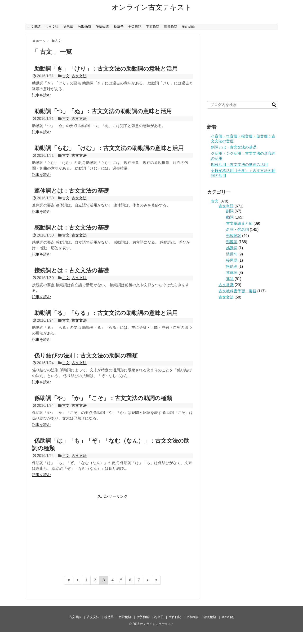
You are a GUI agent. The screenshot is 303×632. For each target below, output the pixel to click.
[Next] (147, 580)
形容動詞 (233, 236)
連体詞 (231, 273)
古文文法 (51, 27)
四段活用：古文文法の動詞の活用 (239, 164)
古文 (66, 76)
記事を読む (41, 95)
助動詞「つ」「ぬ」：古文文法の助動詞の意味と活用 (103, 111)
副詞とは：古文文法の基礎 (233, 147)
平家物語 (152, 27)
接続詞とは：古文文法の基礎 (71, 270)
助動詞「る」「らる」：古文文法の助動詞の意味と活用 (106, 313)
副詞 (230, 211)
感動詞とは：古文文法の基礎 (71, 227)
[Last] (156, 580)
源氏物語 (170, 27)
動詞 (230, 217)
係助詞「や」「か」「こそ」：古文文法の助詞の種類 (103, 398)
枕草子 (119, 27)
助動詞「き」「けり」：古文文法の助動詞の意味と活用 (106, 68)
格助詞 (231, 266)
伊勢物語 (102, 27)
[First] (68, 580)
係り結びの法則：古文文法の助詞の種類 (86, 355)
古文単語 (34, 27)
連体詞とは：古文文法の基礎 (71, 190)
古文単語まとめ (239, 223)
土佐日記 (134, 27)
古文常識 (226, 285)
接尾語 (231, 260)
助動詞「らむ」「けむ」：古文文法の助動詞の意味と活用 (109, 148)
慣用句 (231, 254)
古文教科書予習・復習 (237, 291)
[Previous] (77, 580)
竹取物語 (84, 27)
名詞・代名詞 (237, 230)
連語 (230, 279)
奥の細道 (188, 27)
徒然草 (68, 27)
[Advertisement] (112, 532)
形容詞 (231, 242)
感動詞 (231, 248)
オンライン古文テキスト (151, 7)
